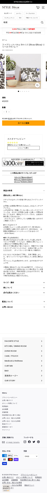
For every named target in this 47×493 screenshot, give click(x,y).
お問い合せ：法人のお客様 (11, 421)
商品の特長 (7, 190)
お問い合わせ (7, 307)
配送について (7, 301)
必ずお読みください (11, 292)
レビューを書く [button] (23, 148)
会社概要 (5, 409)
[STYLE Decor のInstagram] (25, 441)
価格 (4, 97)
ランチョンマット (9, 18)
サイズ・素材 (8, 282)
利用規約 (5, 406)
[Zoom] (37, 85)
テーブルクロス (30, 13)
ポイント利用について (9, 403)
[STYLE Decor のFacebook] (29, 441)
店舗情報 (5, 412)
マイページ (6, 430)
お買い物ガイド (7, 400)
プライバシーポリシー (9, 397)
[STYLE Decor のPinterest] (38, 441)
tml (20, 18)
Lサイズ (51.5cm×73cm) (23, 181)
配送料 (10, 119)
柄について (7, 287)
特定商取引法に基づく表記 (11, 415)
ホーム (4, 40)
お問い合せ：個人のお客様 (11, 418)
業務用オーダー (7, 427)
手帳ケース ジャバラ (32, 18)
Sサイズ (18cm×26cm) (23, 177)
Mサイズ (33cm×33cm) (23, 179)
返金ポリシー (6, 424)
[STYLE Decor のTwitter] (34, 441)
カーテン (18, 13)
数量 (4, 107)
